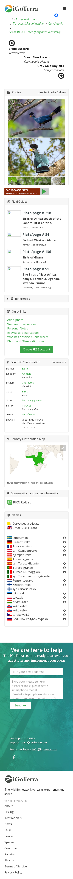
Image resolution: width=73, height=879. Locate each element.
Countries (11, 848)
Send (18, 705)
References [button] (22, 299)
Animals (26, 373)
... (9, 19)
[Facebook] (14, 757)
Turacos (28, 23)
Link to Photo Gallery (52, 92)
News (8, 824)
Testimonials (13, 818)
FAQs (7, 830)
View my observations (21, 324)
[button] (9, 19)
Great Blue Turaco (35, 32)
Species (9, 842)
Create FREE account (36, 349)
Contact (9, 836)
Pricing (9, 812)
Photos (9, 860)
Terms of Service (15, 866)
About (8, 806)
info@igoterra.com (44, 749)
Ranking (9, 854)
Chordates (28, 382)
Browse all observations (23, 333)
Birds (25, 391)
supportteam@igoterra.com (28, 742)
